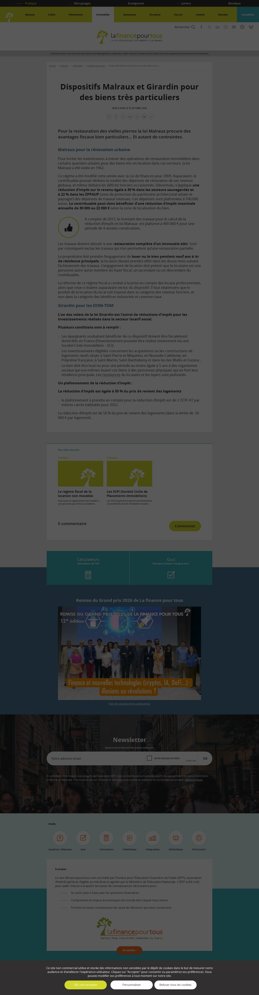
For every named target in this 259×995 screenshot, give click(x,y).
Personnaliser (131, 985)
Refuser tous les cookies (175, 985)
